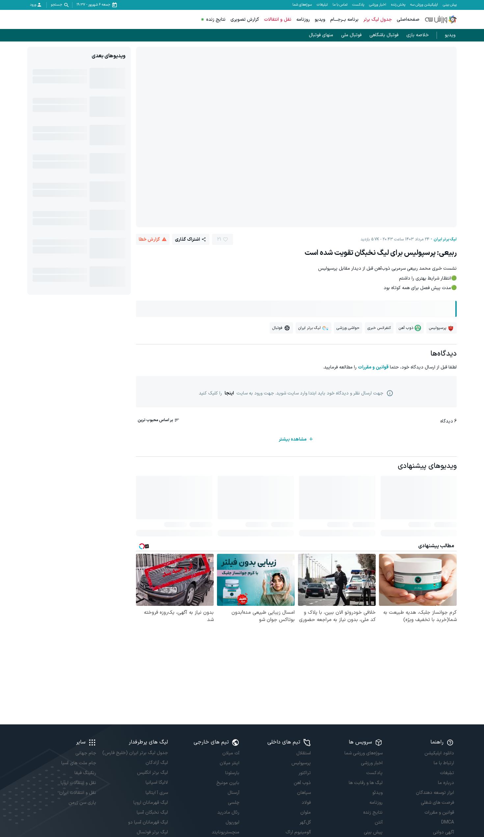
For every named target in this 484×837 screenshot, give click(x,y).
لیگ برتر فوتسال (152, 832)
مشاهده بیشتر (293, 439)
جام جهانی (85, 753)
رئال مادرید (228, 812)
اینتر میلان (229, 763)
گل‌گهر (305, 822)
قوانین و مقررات (373, 367)
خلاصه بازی (417, 35)
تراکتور (305, 773)
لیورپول (232, 822)
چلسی (233, 802)
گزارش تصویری (244, 19)
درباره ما (446, 782)
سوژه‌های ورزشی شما (363, 753)
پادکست (358, 5)
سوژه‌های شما (302, 5)
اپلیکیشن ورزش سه (424, 5)
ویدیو (320, 19)
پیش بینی (450, 5)
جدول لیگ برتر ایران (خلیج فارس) (135, 752)
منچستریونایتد (225, 832)
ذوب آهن (302, 782)
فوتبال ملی (351, 35)
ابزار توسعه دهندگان (435, 792)
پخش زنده (398, 5)
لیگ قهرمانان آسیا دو (148, 822)
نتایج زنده (216, 19)
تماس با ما (340, 5)
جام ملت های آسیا (78, 763)
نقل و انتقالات (277, 19)
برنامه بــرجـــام (344, 19)
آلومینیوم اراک (298, 832)
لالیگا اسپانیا (157, 782)
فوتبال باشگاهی (383, 35)
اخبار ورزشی (377, 5)
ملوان (305, 812)
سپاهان (304, 792)
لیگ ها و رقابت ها (365, 782)
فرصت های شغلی (437, 802)
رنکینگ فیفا (85, 773)
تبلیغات (322, 5)
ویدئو (377, 792)
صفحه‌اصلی (408, 19)
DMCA (447, 822)
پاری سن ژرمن (82, 802)
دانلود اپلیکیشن (439, 753)
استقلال (303, 753)
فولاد (306, 802)
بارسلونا (232, 773)
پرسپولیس (301, 763)
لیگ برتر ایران (445, 239)
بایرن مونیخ (227, 782)
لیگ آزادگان (157, 762)
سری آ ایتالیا (157, 792)
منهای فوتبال (321, 35)
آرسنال (233, 792)
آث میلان (230, 753)
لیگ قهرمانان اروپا (150, 802)
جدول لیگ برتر (377, 19)
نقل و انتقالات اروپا (78, 782)
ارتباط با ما (444, 763)
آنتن (378, 822)
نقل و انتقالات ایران (77, 792)
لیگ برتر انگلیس (152, 772)
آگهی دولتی (443, 832)
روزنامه (303, 19)
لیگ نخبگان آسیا (152, 812)
